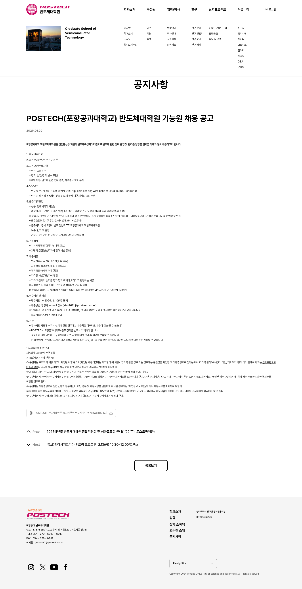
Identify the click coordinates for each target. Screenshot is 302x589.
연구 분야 (196, 28)
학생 (149, 39)
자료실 (241, 56)
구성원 (151, 10)
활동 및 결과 (215, 39)
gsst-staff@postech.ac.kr (49, 542)
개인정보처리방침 (204, 517)
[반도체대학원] (55, 12)
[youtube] (54, 567)
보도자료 (242, 44)
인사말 (127, 28)
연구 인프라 (197, 33)
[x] (42, 567)
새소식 (241, 28)
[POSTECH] (55, 8)
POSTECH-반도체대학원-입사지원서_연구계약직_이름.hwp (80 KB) (71, 412)
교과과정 (171, 39)
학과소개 (129, 10)
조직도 (127, 39)
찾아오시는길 (130, 44)
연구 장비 (196, 39)
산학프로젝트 (217, 10)
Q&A (240, 61)
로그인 (272, 9)
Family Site (179, 563)
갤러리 (241, 50)
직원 (149, 33)
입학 (172, 517)
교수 (149, 28)
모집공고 (213, 33)
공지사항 (242, 33)
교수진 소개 (177, 530)
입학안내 (171, 28)
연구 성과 (196, 44)
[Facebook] (65, 567)
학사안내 (171, 33)
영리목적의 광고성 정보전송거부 (211, 511)
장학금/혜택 (177, 524)
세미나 (241, 39)
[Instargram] (31, 567)
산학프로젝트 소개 (218, 28)
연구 (194, 10)
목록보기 (151, 466)
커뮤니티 (243, 10)
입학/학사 (173, 10)
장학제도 (171, 44)
